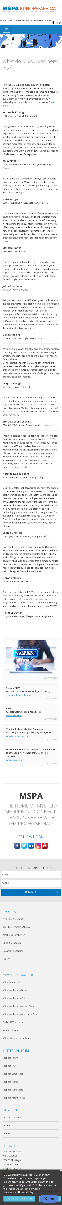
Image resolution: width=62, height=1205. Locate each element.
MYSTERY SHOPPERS (16, 1050)
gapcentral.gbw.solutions (18, 695)
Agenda (48, 20)
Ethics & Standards (12, 942)
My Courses (8, 1125)
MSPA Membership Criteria (16, 998)
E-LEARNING (11, 1110)
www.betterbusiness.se (17, 736)
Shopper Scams (10, 1081)
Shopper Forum (10, 1057)
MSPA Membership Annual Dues (18, 1006)
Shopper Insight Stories (14, 1097)
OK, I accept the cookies (19, 1198)
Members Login (10, 1030)
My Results (8, 1133)
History (6, 958)
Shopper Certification (13, 1073)
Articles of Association (13, 918)
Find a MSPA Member (13, 1022)
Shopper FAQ (9, 1065)
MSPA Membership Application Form (20, 1014)
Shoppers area (37, 20)
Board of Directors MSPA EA (16, 926)
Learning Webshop (12, 1117)
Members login (22, 20)
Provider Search (7, 20)
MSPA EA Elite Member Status (16, 1038)
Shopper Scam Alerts (13, 1089)
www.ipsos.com (14, 715)
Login (58, 22)
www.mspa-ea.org (15, 760)
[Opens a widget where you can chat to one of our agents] (49, 1199)
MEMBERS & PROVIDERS (18, 975)
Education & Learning (13, 950)
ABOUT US (9, 912)
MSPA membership (12, 982)
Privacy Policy (26, 1192)
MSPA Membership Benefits (16, 990)
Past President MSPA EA (14, 934)
